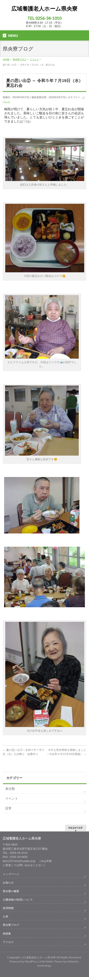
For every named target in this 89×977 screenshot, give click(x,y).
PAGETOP (75, 827)
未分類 (10, 789)
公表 (5, 916)
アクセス (8, 942)
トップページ (11, 874)
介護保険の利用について (18, 899)
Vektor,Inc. (73, 961)
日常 (8, 808)
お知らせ (8, 882)
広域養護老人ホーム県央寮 (44, 8)
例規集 (7, 933)
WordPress (32, 961)
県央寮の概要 (11, 891)
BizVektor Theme (52, 961)
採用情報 (8, 908)
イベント (11, 798)
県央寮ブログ (11, 924)
